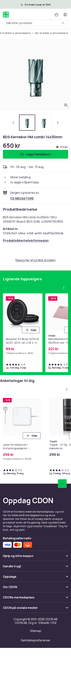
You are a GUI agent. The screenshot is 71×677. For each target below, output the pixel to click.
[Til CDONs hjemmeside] (6, 14)
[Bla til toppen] (62, 483)
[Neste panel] (63, 287)
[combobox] (35, 23)
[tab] (27, 123)
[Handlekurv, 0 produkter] (56, 14)
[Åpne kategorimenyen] (65, 14)
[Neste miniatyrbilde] (57, 122)
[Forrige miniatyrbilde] (13, 122)
